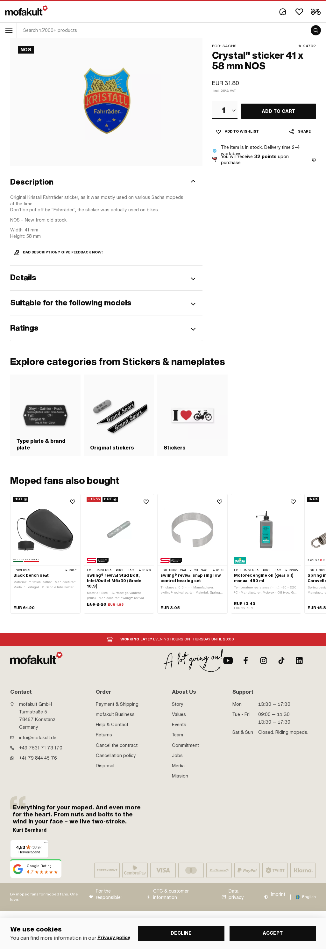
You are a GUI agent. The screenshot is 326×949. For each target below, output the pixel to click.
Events (179, 724)
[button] (106, 182)
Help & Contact (112, 724)
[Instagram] (263, 660)
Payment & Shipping (117, 704)
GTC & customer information (171, 894)
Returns (104, 735)
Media (178, 766)
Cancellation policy (116, 755)
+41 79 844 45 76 (38, 758)
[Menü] (46, 844)
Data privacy (236, 894)
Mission (180, 776)
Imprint (278, 894)
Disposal (105, 766)
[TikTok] (281, 660)
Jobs (177, 755)
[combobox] (224, 110)
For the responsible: (109, 894)
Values (179, 714)
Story (177, 704)
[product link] (45, 554)
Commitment (185, 745)
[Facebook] (245, 660)
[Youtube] (228, 660)
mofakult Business (115, 714)
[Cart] (315, 11)
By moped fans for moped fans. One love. (44, 897)
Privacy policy (113, 937)
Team (177, 735)
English (309, 896)
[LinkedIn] (299, 660)
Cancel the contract (117, 745)
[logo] (26, 10)
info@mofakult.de (37, 737)
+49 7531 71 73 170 (40, 748)
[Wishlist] (299, 11)
